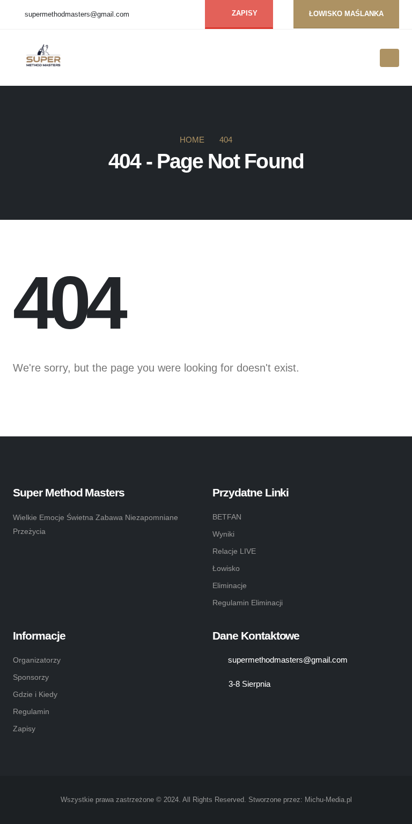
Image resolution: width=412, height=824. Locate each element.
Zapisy (24, 728)
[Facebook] (166, 15)
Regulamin (31, 711)
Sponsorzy (31, 677)
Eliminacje (229, 585)
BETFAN (226, 517)
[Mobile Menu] (389, 58)
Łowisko (226, 568)
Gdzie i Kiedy (35, 694)
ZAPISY (244, 13)
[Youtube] (184, 15)
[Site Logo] (46, 58)
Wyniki (223, 534)
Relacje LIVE (234, 551)
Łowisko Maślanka (346, 14)
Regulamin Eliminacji (247, 602)
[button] (364, 58)
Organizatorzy (37, 660)
